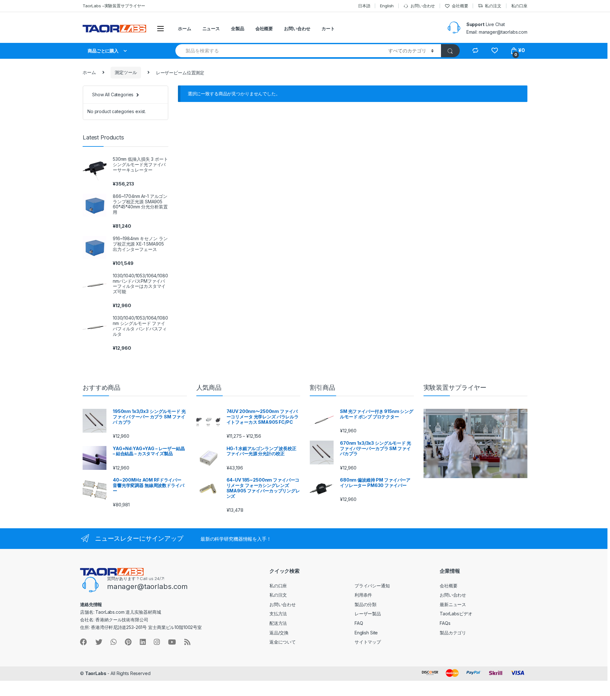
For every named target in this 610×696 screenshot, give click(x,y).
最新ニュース (453, 604)
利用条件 (363, 595)
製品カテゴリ (453, 632)
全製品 (237, 28)
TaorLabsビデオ (456, 613)
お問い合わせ (422, 5)
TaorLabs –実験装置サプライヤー (114, 5)
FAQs (445, 623)
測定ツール (126, 72)
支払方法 (278, 613)
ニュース (211, 28)
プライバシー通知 (372, 585)
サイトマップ (368, 642)
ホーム (184, 28)
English (387, 5)
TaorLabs (95, 673)
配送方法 (278, 623)
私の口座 (519, 5)
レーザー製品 (368, 613)
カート (328, 28)
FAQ (359, 623)
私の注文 (493, 5)
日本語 (364, 5)
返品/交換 (278, 632)
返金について (282, 642)
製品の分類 (365, 604)
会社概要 (460, 5)
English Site (366, 632)
